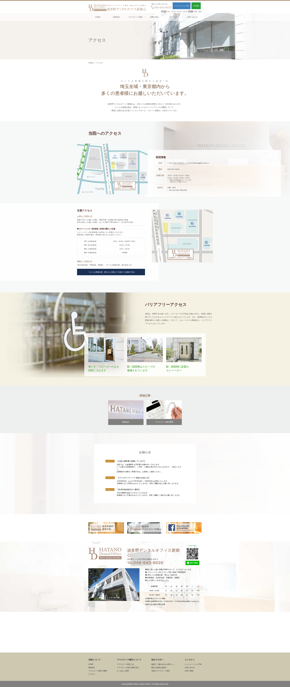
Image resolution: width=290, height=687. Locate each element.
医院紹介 (116, 17)
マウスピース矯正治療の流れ (128, 667)
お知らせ (173, 182)
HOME (97, 17)
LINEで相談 (189, 671)
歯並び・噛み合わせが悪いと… (163, 664)
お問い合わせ (192, 17)
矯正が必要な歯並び (159, 667)
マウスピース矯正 (135, 17)
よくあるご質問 (123, 671)
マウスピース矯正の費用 (97, 671)
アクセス (173, 17)
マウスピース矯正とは (125, 664)
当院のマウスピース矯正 (160, 671)
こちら (166, 580)
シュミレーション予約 (193, 664)
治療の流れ (154, 17)
